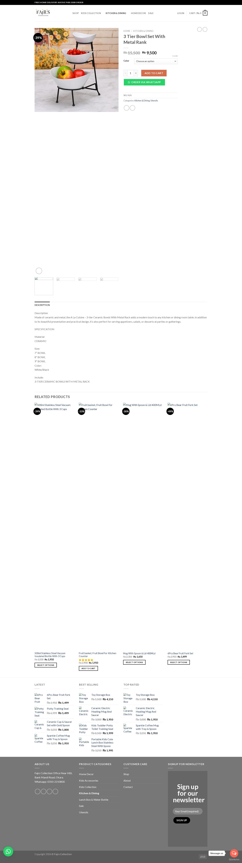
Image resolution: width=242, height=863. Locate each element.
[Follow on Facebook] (200, 2)
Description (42, 305)
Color (126, 61)
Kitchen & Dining (116, 13)
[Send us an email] (49, 791)
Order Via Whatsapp (146, 82)
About (127, 780)
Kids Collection (91, 13)
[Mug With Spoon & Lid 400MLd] (143, 526)
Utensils (154, 100)
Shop (75, 13)
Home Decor (138, 13)
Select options (45, 665)
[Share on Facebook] (126, 108)
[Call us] (206, 2)
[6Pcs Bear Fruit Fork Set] (188, 526)
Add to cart (154, 73)
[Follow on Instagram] (203, 2)
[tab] (42, 305)
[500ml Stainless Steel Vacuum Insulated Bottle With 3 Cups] (55, 526)
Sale (150, 13)
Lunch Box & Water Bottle (93, 799)
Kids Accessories (88, 780)
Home (126, 31)
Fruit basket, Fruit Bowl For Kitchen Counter (97, 655)
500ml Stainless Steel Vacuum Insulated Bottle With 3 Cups (50, 655)
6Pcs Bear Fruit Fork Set (180, 653)
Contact (128, 786)
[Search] (174, 13)
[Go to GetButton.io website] (234, 860)
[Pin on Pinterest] (132, 108)
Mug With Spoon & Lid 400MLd (139, 653)
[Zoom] (39, 271)
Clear (175, 56)
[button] (145, 83)
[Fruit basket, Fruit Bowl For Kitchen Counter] (99, 526)
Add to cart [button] (88, 668)
